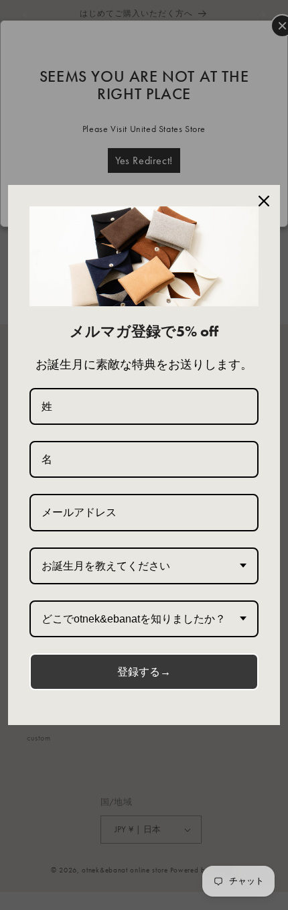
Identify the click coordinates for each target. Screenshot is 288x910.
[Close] (264, 201)
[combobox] (144, 565)
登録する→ (144, 671)
